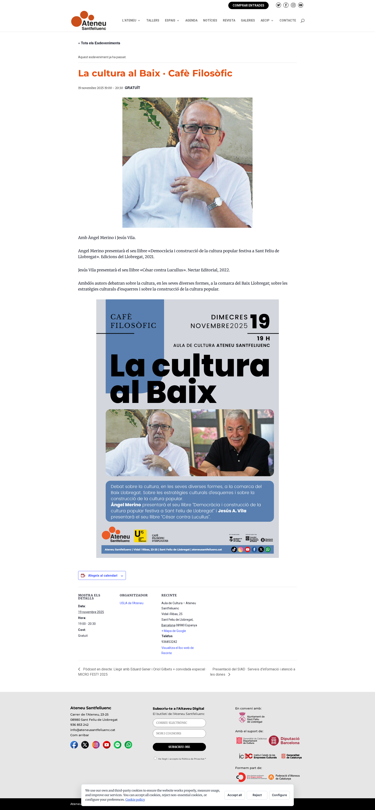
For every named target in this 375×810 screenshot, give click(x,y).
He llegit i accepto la (182, 758)
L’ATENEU (129, 20)
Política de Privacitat (193, 758)
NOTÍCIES (210, 20)
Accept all (234, 795)
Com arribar (79, 735)
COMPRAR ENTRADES (248, 5)
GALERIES (248, 20)
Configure (279, 795)
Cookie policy (135, 800)
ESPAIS (170, 20)
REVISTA (229, 20)
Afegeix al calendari (102, 575)
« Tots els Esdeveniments (99, 42)
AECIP (265, 20)
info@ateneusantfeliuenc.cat (92, 730)
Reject (257, 795)
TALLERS (152, 20)
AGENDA (191, 20)
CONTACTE (288, 20)
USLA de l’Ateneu (131, 603)
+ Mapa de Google (173, 631)
